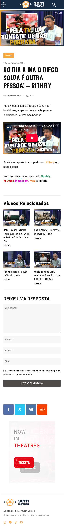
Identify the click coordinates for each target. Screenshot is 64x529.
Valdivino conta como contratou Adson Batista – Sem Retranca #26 (47, 275)
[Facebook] (8, 409)
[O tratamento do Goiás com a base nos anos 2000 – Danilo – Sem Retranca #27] (16, 218)
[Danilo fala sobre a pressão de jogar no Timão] (47, 218)
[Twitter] (20, 409)
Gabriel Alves (14, 95)
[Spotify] (10, 521)
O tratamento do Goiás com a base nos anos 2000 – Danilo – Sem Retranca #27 (16, 235)
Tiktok (42, 180)
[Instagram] (4, 521)
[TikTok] (15, 521)
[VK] (31, 409)
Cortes (8, 55)
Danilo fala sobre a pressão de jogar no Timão (47, 231)
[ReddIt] (42, 409)
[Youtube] (21, 521)
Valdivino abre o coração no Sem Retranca (15, 273)
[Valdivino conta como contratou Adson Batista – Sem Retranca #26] (47, 259)
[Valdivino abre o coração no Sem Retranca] (16, 259)
